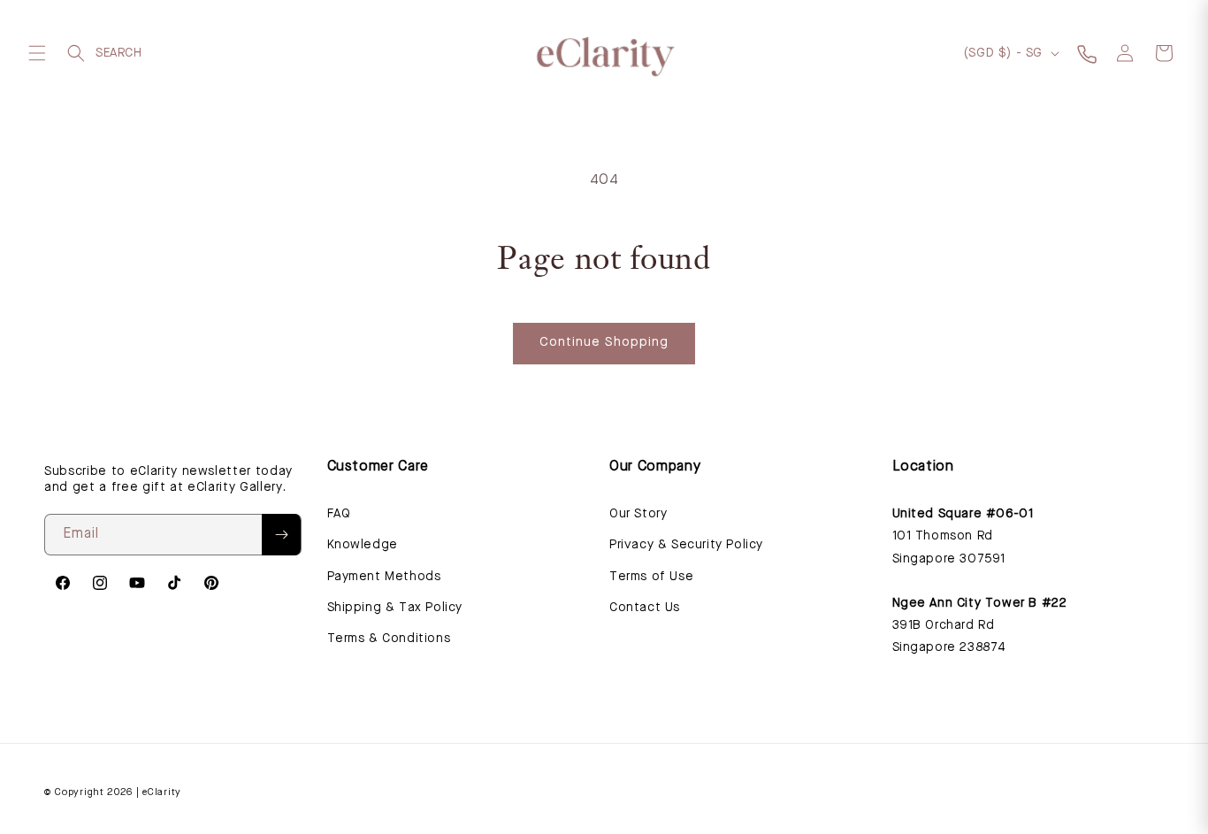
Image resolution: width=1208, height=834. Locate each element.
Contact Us (644, 607)
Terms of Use (651, 576)
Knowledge (362, 545)
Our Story (638, 514)
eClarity (161, 793)
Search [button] (76, 53)
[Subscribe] (281, 534)
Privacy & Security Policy (686, 545)
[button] (37, 53)
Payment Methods (384, 576)
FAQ (339, 514)
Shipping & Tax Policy (395, 607)
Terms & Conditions (389, 638)
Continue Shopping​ (604, 342)
